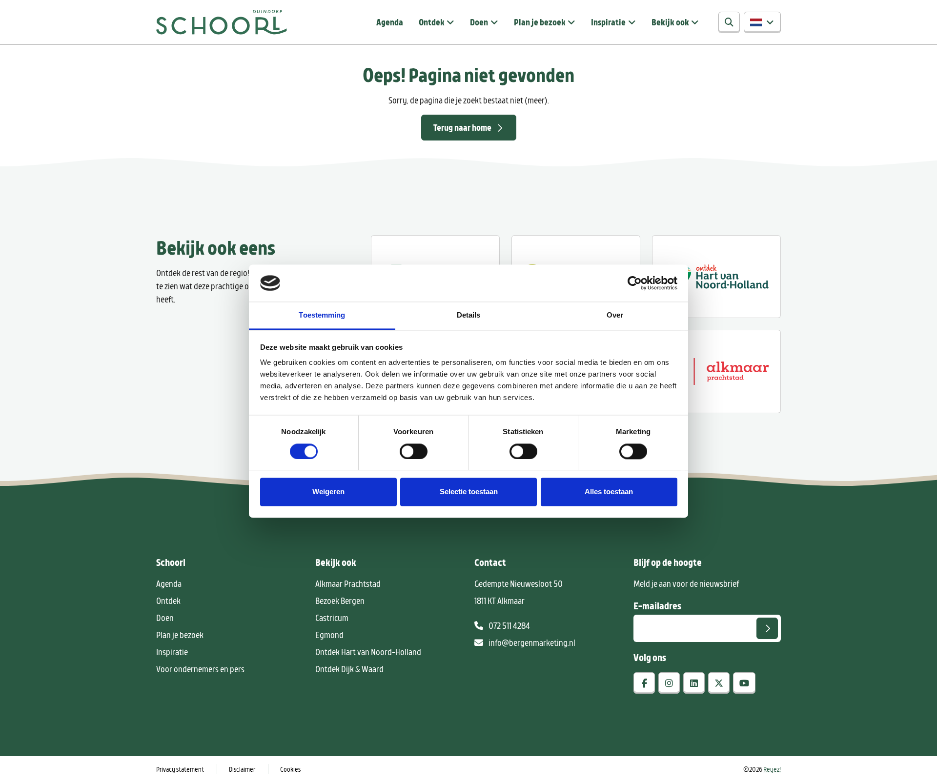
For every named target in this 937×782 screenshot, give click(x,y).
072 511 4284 (508, 625)
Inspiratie (608, 22)
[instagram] (669, 683)
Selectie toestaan (469, 492)
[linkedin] (694, 683)
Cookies (290, 769)
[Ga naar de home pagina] (221, 22)
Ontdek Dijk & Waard (349, 668)
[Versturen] (767, 628)
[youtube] (744, 683)
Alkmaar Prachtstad (348, 583)
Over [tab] (615, 315)
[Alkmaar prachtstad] (716, 371)
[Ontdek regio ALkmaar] (716, 276)
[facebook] (644, 683)
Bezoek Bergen (340, 600)
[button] (762, 22)
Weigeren (328, 492)
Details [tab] (469, 315)
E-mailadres (657, 605)
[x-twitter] (719, 683)
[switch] (414, 451)
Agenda (389, 22)
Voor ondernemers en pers (200, 668)
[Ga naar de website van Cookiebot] (634, 283)
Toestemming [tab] (322, 315)
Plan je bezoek (540, 22)
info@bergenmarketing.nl (531, 642)
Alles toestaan (609, 492)
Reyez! (772, 769)
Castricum (331, 617)
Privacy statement (180, 769)
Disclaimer (242, 769)
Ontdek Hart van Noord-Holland (368, 651)
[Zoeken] (729, 22)
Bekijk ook (670, 22)
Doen (479, 22)
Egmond (329, 634)
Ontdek (432, 22)
